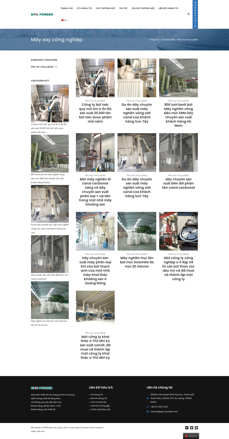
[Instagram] (196, 427)
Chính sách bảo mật (100, 409)
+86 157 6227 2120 (159, 406)
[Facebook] (186, 427)
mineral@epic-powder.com (164, 411)
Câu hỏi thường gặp (100, 405)
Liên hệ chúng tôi (99, 398)
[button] (67, 20)
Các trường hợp (98, 402)
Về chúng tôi (97, 394)
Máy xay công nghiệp (42, 66)
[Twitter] (191, 427)
